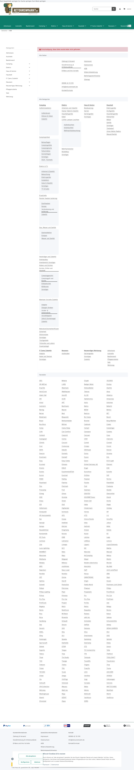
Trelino (64, 665)
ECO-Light (110, 461)
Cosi (40, 446)
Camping (9, 64)
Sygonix (42, 650)
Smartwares (88, 635)
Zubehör (44, 119)
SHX (63, 628)
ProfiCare (110, 599)
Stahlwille (65, 643)
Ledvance (65, 541)
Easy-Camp (66, 461)
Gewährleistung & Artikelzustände (68, 66)
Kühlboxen (45, 286)
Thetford (110, 654)
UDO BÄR (110, 672)
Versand (36, 767)
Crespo (86, 446)
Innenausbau (43, 259)
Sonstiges (44, 157)
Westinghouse (44, 694)
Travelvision (111, 661)
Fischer (86, 482)
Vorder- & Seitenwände (45, 312)
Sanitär (109, 122)
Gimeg (41, 493)
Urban (41, 675)
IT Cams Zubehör (12, 78)
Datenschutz (55, 764)
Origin (86, 581)
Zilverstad (42, 701)
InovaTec (110, 519)
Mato (63, 552)
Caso (108, 435)
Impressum (46, 764)
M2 (85, 548)
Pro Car (109, 595)
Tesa (63, 654)
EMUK (64, 468)
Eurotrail (65, 475)
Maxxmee (42, 555)
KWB (63, 537)
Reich (63, 606)
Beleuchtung (45, 174)
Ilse (40, 519)
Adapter (44, 305)
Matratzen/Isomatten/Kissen (49, 329)
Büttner (64, 424)
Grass (41, 501)
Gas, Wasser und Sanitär (47, 227)
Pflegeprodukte (112, 359)
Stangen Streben (47, 307)
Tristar (41, 668)
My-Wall (109, 566)
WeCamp (42, 690)
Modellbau (65, 152)
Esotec (41, 472)
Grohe (109, 501)
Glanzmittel (110, 493)
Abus (108, 391)
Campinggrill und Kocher (47, 280)
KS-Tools (42, 537)
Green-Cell (88, 501)
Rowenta (65, 617)
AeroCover (43, 391)
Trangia (64, 661)
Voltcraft (42, 683)
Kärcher (64, 526)
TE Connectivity (89, 650)
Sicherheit (42, 332)
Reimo (86, 606)
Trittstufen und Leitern (47, 343)
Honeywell (42, 512)
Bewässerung (88, 108)
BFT (108, 413)
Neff (85, 570)
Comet (86, 442)
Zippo (64, 701)
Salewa (109, 617)
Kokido (109, 530)
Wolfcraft (87, 694)
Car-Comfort (66, 431)
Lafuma (86, 537)
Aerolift (64, 395)
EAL (108, 457)
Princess (64, 595)
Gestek (109, 490)
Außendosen (45, 113)
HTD (85, 515)
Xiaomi (41, 697)
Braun (41, 421)
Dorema (109, 453)
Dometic (65, 453)
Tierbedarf (110, 128)
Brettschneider (67, 421)
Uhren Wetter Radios (114, 131)
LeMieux (87, 541)
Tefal (108, 650)
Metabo (42, 563)
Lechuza (42, 541)
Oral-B (64, 581)
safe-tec (87, 617)
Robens (86, 614)
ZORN (86, 701)
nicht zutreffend (112, 570)
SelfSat (86, 625)
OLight (86, 380)
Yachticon (87, 697)
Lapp (108, 537)
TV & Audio (45, 189)
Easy (41, 461)
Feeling (64, 479)
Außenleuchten (69, 125)
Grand (109, 497)
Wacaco (64, 686)
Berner (41, 413)
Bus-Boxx (42, 424)
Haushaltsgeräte (67, 114)
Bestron (86, 413)
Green (64, 501)
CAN (40, 431)
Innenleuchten (68, 128)
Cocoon (64, 442)
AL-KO (86, 395)
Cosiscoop (65, 446)
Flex (40, 486)
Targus (64, 650)
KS (107, 533)
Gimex (64, 493)
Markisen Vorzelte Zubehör (48, 299)
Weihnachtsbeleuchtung (72, 130)
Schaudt (64, 621)
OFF (40, 577)
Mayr (63, 555)
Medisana (42, 559)
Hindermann (88, 508)
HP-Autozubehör (45, 515)
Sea (40, 625)
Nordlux (64, 574)
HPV (63, 515)
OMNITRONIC (88, 577)
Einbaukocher (46, 283)
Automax (110, 402)
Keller (108, 526)
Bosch (109, 417)
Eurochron (87, 472)
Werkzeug (110, 365)
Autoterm (42, 406)
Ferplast (87, 479)
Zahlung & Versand (68, 61)
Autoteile (110, 353)
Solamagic (42, 639)
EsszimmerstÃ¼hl (68, 472)
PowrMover (110, 592)
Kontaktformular (67, 90)
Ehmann (64, 464)
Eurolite (109, 472)
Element (109, 464)
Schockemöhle (112, 621)
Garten (86, 111)
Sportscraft (43, 643)
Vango (64, 675)
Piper (63, 592)
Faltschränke (45, 151)
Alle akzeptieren (31, 756)
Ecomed (42, 464)
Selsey (109, 625)
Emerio (41, 468)
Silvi (108, 632)
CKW (86, 439)
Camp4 (86, 428)
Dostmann (42, 457)
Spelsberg (87, 639)
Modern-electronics (91, 563)
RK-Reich (65, 614)
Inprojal (41, 523)
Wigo (63, 694)
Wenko (86, 690)
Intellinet (65, 523)
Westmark (65, 388)
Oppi (108, 577)
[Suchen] (114, 9)
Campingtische (46, 148)
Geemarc (87, 490)
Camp (41, 428)
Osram (109, 581)
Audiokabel (65, 353)
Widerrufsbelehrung (91, 72)
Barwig (41, 410)
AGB (85, 68)
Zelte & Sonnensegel (48, 318)
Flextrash (65, 486)
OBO (108, 574)
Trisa (108, 665)
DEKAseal (87, 450)
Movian (109, 563)
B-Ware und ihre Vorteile (70, 71)
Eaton (86, 461)
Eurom (41, 475)
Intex (86, 523)
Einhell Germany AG (91, 464)
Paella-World (88, 584)
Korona (64, 533)
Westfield (110, 690)
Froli (63, 490)
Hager (109, 504)
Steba (109, 643)
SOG (108, 635)
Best (63, 413)
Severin (41, 628)
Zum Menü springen (39, 1)
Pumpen (44, 235)
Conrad (109, 442)
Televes (86, 391)
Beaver (64, 410)
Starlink (109, 388)
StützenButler (88, 388)
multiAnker (65, 566)
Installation (45, 180)
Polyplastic (88, 592)
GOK (40, 497)
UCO (85, 672)
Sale (108, 362)
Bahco (86, 406)
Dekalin (64, 450)
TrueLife (87, 668)
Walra (86, 686)
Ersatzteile (43, 195)
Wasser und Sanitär (48, 238)
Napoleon (42, 570)
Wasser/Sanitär (112, 134)
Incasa (64, 519)
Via (40, 679)
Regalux (42, 606)
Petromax (65, 588)
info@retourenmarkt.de (70, 87)
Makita (109, 548)
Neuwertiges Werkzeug (14, 86)
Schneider (87, 621)
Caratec (109, 431)
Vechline (87, 675)
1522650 (110, 380)
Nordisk (42, 574)
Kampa (41, 526)
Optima (41, 581)
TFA (85, 654)
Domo (86, 453)
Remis (41, 610)
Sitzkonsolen (43, 334)
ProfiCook (42, 603)
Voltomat (65, 683)
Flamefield (110, 482)
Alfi (40, 399)
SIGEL (41, 632)
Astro (86, 402)
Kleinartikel (110, 117)
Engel (86, 468)
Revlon (109, 610)
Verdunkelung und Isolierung (47, 210)
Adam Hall (42, 395)
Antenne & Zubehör (48, 171)
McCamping (88, 555)
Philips (109, 588)
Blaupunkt (65, 417)
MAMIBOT (42, 552)
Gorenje (64, 497)
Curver (109, 446)
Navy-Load (65, 570)
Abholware (111, 350)
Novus (86, 574)
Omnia (64, 577)
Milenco (64, 563)
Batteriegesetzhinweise (92, 76)
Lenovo (109, 541)
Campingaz (110, 428)
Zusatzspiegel (44, 346)
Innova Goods (89, 519)
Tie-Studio (65, 657)
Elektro (8, 67)
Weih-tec (65, 690)
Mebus (109, 555)
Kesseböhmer (43, 530)
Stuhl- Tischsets (47, 160)
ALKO (63, 399)
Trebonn (42, 665)
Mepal (86, 559)
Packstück (65, 584)
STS (85, 646)
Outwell (41, 584)
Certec (64, 439)
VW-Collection (44, 686)
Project (64, 603)
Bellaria (64, 380)
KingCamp (65, 530)
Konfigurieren (25, 762)
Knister (86, 530)
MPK (40, 566)
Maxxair (109, 552)
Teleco (41, 654)
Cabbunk (87, 424)
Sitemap (87, 79)
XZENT (64, 697)
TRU (63, 668)
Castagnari (43, 439)
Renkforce (65, 610)
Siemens (87, 628)
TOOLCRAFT (111, 657)
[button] (120, 9)
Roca (41, 617)
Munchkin (87, 566)
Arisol (41, 402)
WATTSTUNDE (112, 686)
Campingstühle (46, 145)
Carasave (87, 431)
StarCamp (87, 643)
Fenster (43, 206)
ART (63, 402)
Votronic (109, 683)
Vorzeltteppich (46, 315)
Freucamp (42, 490)
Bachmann (65, 406)
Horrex (86, 512)
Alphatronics (88, 399)
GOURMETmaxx (89, 497)
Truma (109, 668)
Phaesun (87, 588)
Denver (109, 450)
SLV (63, 635)
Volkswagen (111, 679)
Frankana (110, 486)
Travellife (87, 661)
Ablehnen (37, 762)
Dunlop (109, 384)
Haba (86, 504)
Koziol (86, 533)
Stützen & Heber (47, 116)
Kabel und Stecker (45, 356)
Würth (109, 694)
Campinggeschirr (47, 275)
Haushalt (9, 75)
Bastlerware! (111, 356)
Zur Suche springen (25, 1)
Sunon (109, 646)
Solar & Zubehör (47, 183)
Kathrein (87, 526)
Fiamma (64, 482)
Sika (63, 632)
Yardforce (110, 697)
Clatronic (110, 439)
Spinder (109, 639)
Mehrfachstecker (67, 149)
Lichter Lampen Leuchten (70, 120)
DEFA (41, 450)
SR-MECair (43, 384)
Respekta (87, 610)
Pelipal (41, 588)
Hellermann (43, 508)
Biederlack (42, 417)
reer (108, 603)
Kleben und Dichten (46, 265)
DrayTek (42, 388)
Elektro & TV (43, 166)
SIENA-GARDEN (112, 628)
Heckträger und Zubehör (47, 256)
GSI (40, 504)
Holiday (109, 508)
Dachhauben (45, 203)
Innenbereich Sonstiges (47, 262)
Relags (109, 606)
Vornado (87, 683)
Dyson (86, 457)
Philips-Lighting (44, 592)
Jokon (109, 523)
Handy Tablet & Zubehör (70, 111)
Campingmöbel (44, 137)
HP (108, 512)
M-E (63, 548)
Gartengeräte (88, 114)
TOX (40, 661)
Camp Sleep (66, 428)
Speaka (64, 639)
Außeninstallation (45, 108)
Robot (109, 614)
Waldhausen (66, 391)
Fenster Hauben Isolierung (48, 198)
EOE (108, 468)
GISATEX (87, 493)
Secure (64, 625)
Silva (85, 632)
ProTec (86, 603)
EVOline (86, 475)
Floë (85, 486)
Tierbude (87, 657)
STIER (64, 646)
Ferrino (109, 479)
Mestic (109, 559)
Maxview (87, 552)
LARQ (64, 384)
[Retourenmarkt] (21, 9)
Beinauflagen (45, 142)
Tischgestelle (43, 340)
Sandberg (42, 621)
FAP (108, 475)
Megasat (65, 559)
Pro (85, 595)
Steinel (41, 646)
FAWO (41, 479)
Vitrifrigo (65, 679)
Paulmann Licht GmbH (114, 584)
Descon (41, 453)
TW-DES (42, 672)
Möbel (109, 120)
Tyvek (64, 672)
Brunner (86, 421)
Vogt (85, 679)
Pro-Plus (87, 599)
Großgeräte (110, 111)
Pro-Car (64, 599)
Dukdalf (64, 457)
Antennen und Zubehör (69, 108)
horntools (65, 512)
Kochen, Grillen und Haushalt (46, 269)
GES (40, 380)
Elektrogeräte (46, 177)
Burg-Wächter (111, 421)
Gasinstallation (46, 232)
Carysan (87, 435)
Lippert (86, 544)
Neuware (9, 82)
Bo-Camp (87, 417)
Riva (40, 614)
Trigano (86, 665)
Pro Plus (42, 599)
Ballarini (109, 406)
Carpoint (65, 435)
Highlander (65, 508)
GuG (63, 504)
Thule (41, 657)
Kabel (64, 117)
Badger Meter (89, 384)
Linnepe (64, 544)
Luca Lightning (44, 548)
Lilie (40, 544)
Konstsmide (43, 533)
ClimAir (41, 442)
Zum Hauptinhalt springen (9, 1)
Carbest (42, 435)
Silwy (41, 635)
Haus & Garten (11, 71)
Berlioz (109, 410)
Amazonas (110, 399)
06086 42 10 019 (67, 83)
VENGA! (109, 675)
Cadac (109, 424)
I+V (108, 515)
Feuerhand (42, 482)
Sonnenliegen (46, 154)
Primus (41, 595)
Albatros (109, 395)
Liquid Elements (112, 544)
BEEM (86, 410)
